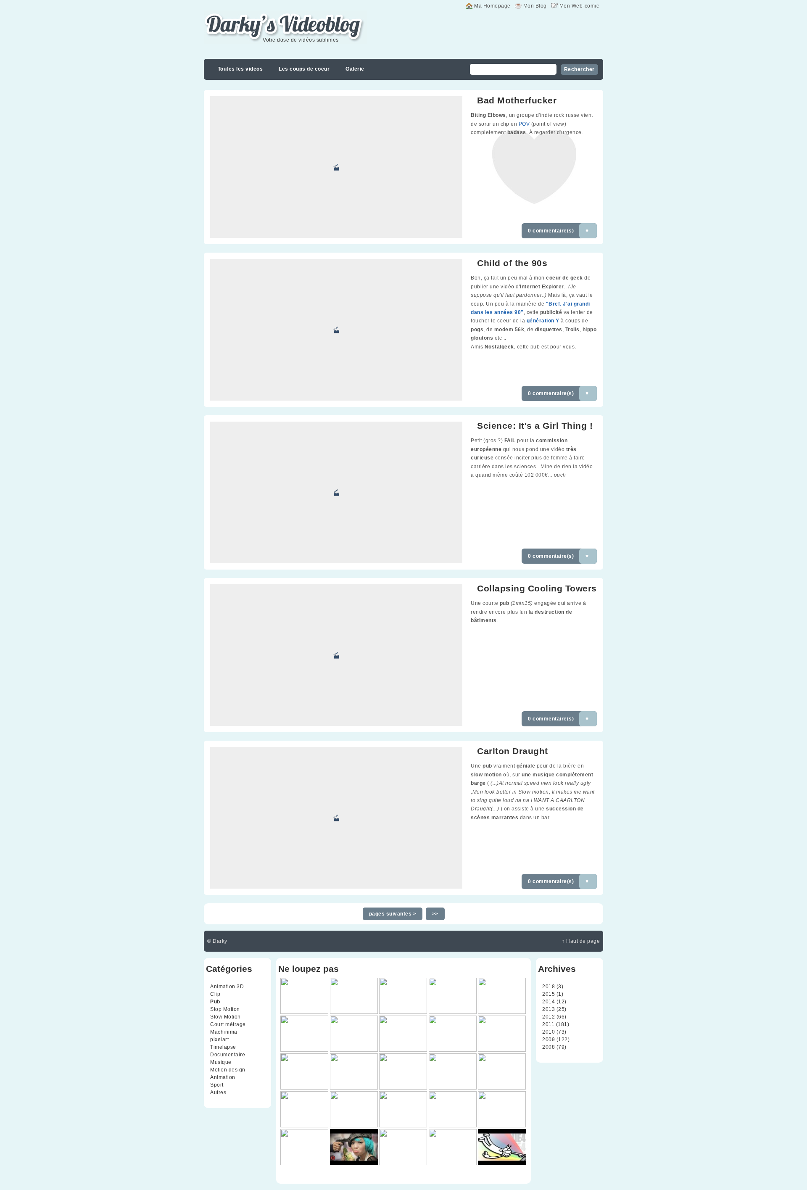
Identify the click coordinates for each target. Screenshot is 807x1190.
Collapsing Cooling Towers (537, 588)
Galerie (354, 69)
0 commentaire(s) (551, 231)
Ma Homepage (492, 6)
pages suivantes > (393, 914)
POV (524, 124)
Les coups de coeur (304, 69)
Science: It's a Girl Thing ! (535, 425)
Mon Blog (535, 6)
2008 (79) (554, 1047)
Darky (220, 941)
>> (435, 914)
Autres (218, 1092)
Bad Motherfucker (516, 100)
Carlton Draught (512, 751)
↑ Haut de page (581, 941)
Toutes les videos (240, 69)
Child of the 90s (512, 263)
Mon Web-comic (579, 6)
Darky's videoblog (248, 16)
